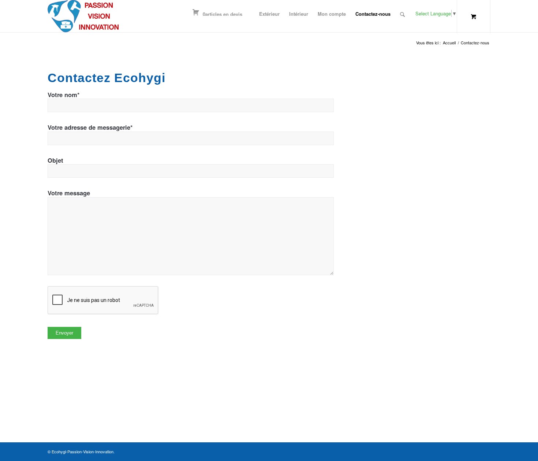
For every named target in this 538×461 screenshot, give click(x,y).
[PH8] (83, 16)
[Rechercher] (402, 14)
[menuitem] (269, 8)
